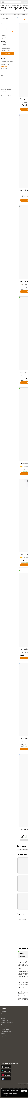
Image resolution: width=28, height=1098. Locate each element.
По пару (3, 14)
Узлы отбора (4, 66)
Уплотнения (3, 91)
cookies (11, 1090)
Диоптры (3, 81)
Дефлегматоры (4, 84)
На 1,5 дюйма (17, 14)
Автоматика (3, 72)
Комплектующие (24, 5)
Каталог (7, 5)
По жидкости (9, 14)
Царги (2, 70)
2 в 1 (3, 38)
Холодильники (4, 83)
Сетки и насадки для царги (5, 74)
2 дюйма (4, 44)
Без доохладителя (6, 50)
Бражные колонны (5, 64)
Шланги (2, 93)
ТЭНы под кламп (4, 68)
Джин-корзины (4, 77)
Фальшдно (3, 79)
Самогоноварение (14, 5)
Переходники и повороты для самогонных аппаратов (6, 88)
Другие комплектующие (6, 95)
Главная (2, 5)
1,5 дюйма (4, 42)
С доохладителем (6, 48)
